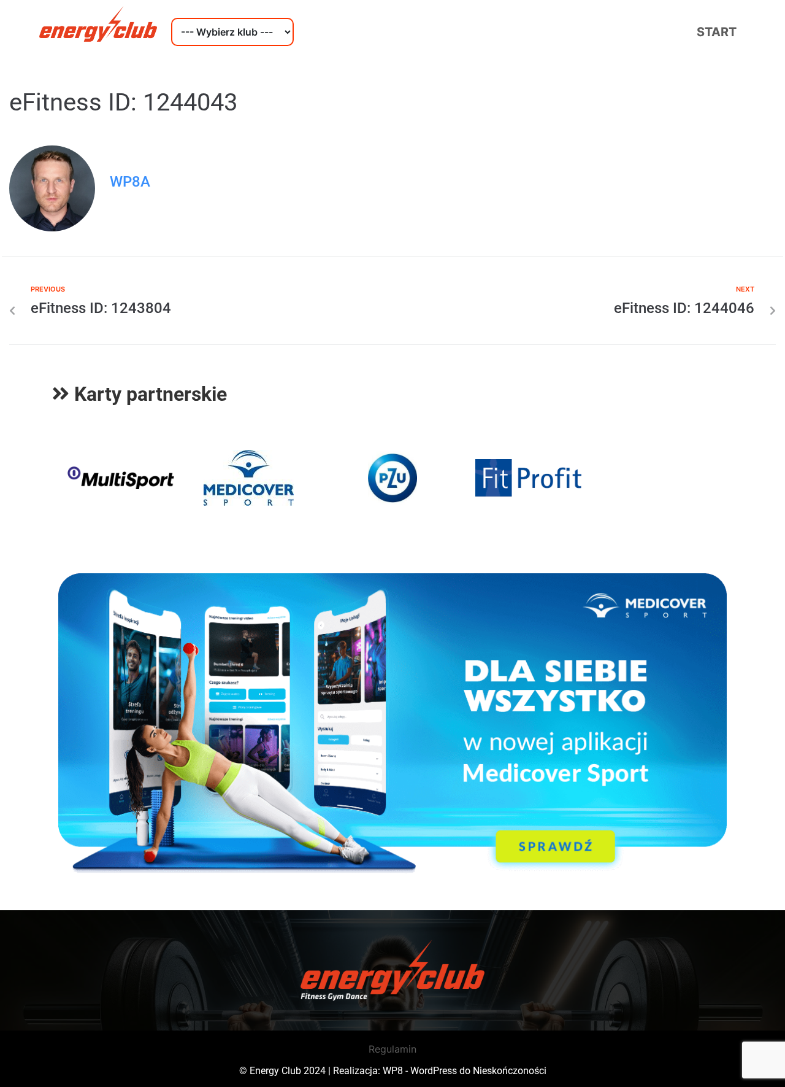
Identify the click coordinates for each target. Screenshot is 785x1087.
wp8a (130, 181)
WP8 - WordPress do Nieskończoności (464, 1071)
